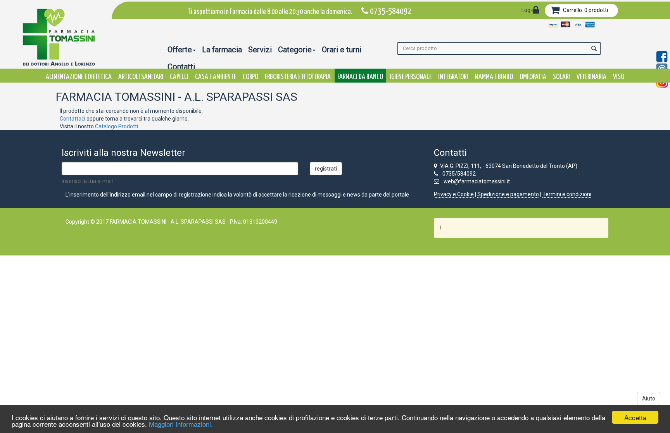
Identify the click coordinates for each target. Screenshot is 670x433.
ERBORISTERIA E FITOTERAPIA (298, 77)
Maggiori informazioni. (181, 424)
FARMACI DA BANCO (360, 77)
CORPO (250, 77)
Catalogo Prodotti (116, 126)
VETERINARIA (591, 77)
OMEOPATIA (533, 77)
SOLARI (561, 77)
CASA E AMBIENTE (215, 77)
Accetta (635, 417)
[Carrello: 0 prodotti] (555, 12)
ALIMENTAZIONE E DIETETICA (79, 77)
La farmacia (222, 49)
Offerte (180, 49)
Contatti (181, 66)
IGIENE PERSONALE (411, 77)
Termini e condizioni (566, 194)
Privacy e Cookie (454, 194)
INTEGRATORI (453, 77)
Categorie (295, 49)
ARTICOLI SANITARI (140, 77)
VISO (618, 77)
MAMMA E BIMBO (494, 77)
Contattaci (72, 119)
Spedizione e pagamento (508, 194)
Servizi (260, 49)
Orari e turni (341, 49)
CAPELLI (179, 77)
